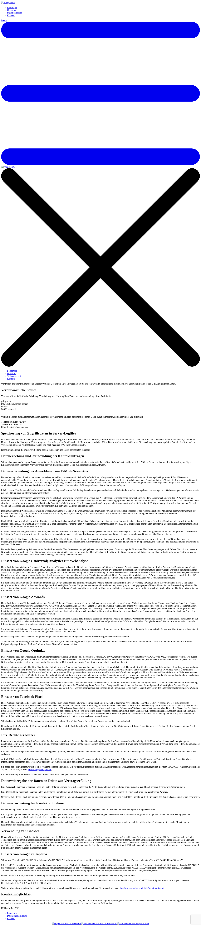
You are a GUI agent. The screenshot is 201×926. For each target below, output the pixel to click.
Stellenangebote (14, 12)
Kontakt (11, 15)
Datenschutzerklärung (17, 916)
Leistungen (12, 7)
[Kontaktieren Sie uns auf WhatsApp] (99, 923)
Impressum (12, 913)
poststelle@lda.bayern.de (39, 769)
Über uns (11, 10)
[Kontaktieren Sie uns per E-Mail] (133, 923)
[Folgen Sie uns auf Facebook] (66, 923)
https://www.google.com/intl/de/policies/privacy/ (141, 888)
